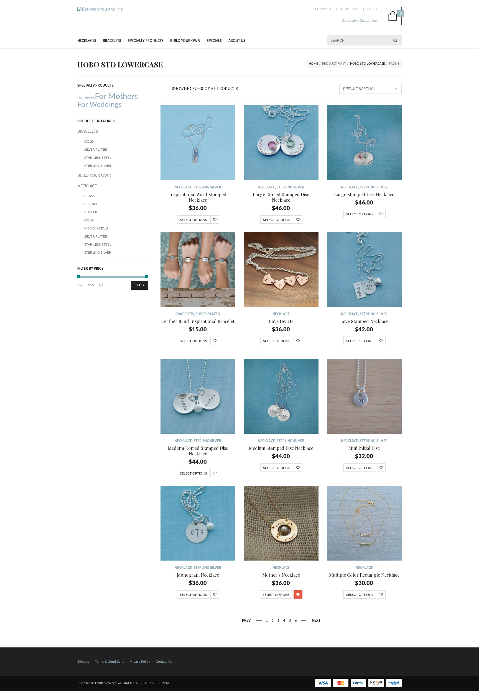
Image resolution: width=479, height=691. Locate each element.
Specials (214, 40)
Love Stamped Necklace (364, 321)
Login (372, 9)
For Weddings (99, 104)
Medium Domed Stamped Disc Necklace (198, 451)
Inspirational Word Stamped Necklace (197, 197)
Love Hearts (281, 321)
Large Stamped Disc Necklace (364, 194)
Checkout (323, 9)
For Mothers (116, 96)
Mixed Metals (96, 228)
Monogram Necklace (198, 575)
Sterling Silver (207, 187)
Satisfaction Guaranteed (359, 20)
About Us (236, 40)
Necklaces (86, 40)
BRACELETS (112, 40)
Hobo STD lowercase (367, 63)
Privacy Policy (140, 661)
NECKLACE (183, 187)
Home (313, 63)
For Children (85, 98)
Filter (139, 285)
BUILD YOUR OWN (185, 40)
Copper (90, 212)
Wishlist (351, 9)
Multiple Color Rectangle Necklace (364, 575)
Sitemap (83, 661)
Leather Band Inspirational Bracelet (198, 321)
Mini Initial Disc (364, 448)
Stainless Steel (97, 157)
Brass (89, 196)
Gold (89, 141)
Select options (193, 219)
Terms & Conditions (109, 661)
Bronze (91, 204)
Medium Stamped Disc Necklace (281, 448)
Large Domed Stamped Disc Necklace (281, 197)
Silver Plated (208, 314)
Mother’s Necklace (281, 575)
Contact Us (164, 661)
